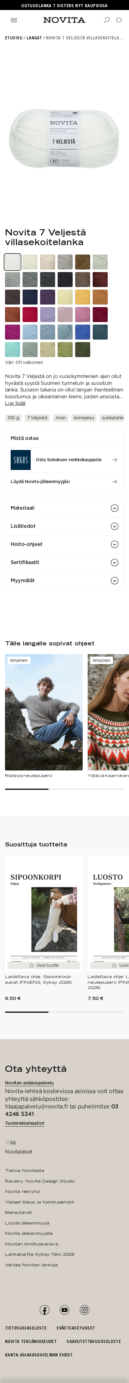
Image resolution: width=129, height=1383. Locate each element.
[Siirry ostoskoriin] (119, 20)
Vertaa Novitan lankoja (31, 1264)
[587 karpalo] (100, 314)
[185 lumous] (100, 332)
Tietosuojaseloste (26, 1327)
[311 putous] (12, 349)
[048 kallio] (30, 279)
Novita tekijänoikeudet (31, 1341)
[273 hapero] (100, 297)
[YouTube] (64, 1310)
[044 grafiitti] (47, 279)
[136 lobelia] (82, 332)
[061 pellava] (47, 262)
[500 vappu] (12, 332)
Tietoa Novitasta (24, 1170)
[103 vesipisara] (30, 332)
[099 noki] (65, 279)
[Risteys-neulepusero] (44, 716)
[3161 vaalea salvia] (47, 349)
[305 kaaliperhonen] (30, 349)
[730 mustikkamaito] (47, 314)
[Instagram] (85, 1310)
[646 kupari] (82, 262)
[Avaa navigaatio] (14, 20)
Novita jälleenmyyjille (29, 1233)
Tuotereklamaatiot (24, 1123)
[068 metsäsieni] (82, 279)
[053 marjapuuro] (65, 314)
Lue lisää (15, 403)
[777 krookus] (47, 297)
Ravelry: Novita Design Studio (40, 1181)
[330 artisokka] (65, 349)
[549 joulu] (30, 314)
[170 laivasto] (30, 297)
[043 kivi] (12, 279)
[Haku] (106, 20)
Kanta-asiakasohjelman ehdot (39, 1354)
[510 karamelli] (82, 314)
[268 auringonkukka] (82, 297)
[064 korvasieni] (12, 297)
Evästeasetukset (76, 1327)
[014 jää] (47, 332)
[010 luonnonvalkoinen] (30, 262)
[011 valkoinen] (12, 262)
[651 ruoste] (100, 279)
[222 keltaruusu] (65, 297)
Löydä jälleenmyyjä (27, 1222)
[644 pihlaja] (12, 314)
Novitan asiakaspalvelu (29, 1082)
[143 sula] (65, 332)
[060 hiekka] (65, 262)
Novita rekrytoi (22, 1191)
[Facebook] (44, 1310)
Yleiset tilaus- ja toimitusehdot (39, 1201)
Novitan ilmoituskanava (31, 1243)
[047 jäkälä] (100, 262)
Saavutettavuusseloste (94, 1341)
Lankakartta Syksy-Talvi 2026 (39, 1254)
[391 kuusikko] (82, 349)
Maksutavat (18, 1212)
